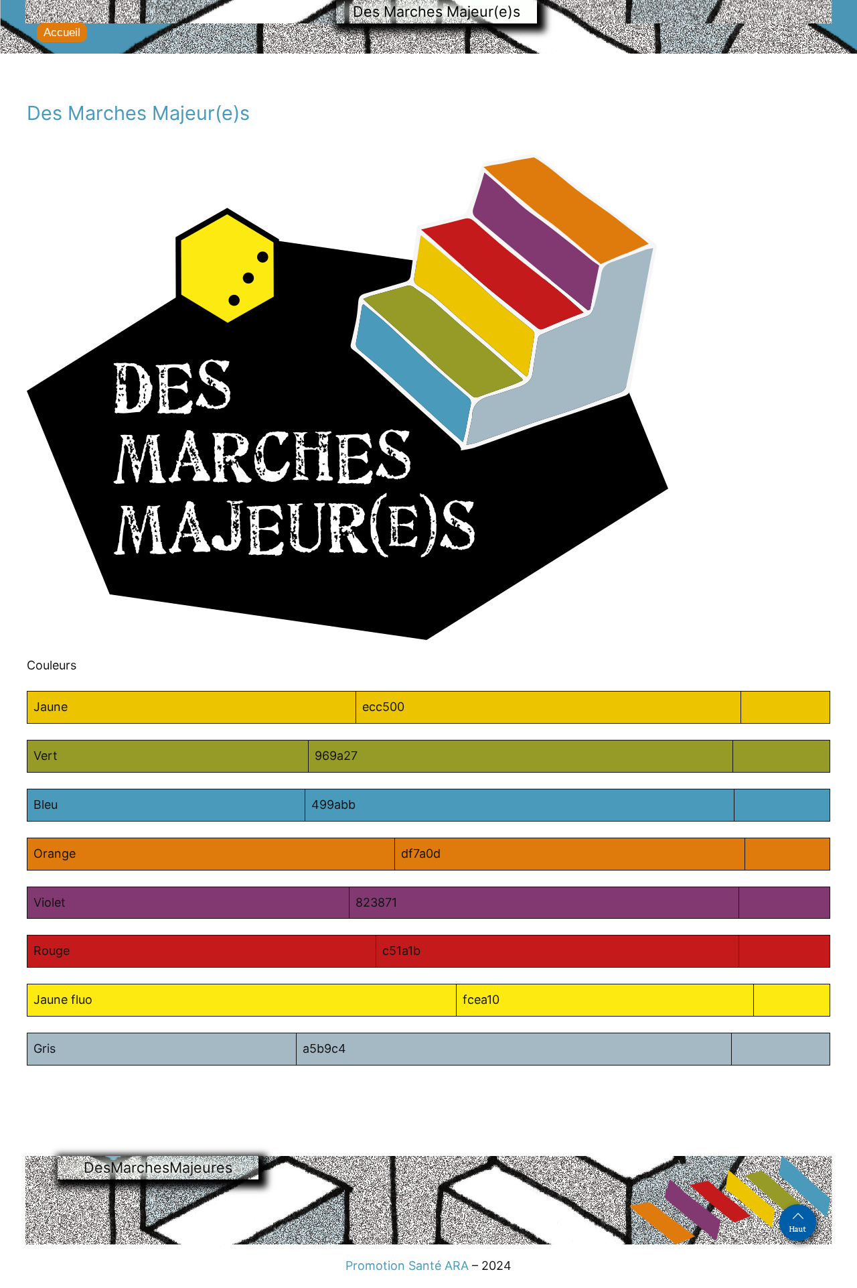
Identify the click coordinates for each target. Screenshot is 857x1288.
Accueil (62, 32)
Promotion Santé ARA (407, 1266)
